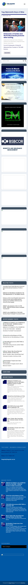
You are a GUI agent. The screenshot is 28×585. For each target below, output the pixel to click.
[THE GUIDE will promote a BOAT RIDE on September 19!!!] (5, 407)
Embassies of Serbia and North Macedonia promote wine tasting (14, 36)
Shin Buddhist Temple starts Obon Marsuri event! (15, 428)
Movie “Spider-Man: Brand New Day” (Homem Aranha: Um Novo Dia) (15, 420)
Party (17, 435)
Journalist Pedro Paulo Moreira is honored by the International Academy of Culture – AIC (13, 288)
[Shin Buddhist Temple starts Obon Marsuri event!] (5, 429)
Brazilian (22, 386)
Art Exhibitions (16, 430)
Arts (14, 422)
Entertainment (10, 389)
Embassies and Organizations (10, 41)
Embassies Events (20, 41)
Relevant (5, 43)
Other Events (19, 389)
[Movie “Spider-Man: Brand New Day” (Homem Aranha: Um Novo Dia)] (5, 419)
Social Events (10, 43)
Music (8, 435)
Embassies (20, 40)
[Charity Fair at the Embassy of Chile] (5, 397)
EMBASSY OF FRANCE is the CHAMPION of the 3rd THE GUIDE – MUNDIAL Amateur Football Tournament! (13, 329)
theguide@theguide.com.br (8, 459)
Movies (15, 423)
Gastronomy (19, 401)
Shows (8, 436)
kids (23, 434)
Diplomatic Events (14, 40)
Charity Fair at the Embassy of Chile (13, 337)
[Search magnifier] (25, 61)
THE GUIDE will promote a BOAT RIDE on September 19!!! (15, 406)
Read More (7, 52)
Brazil (8, 40)
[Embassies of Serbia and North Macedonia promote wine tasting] (14, 24)
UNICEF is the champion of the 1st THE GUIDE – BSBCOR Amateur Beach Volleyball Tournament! (13, 307)
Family (15, 389)
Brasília (5, 40)
